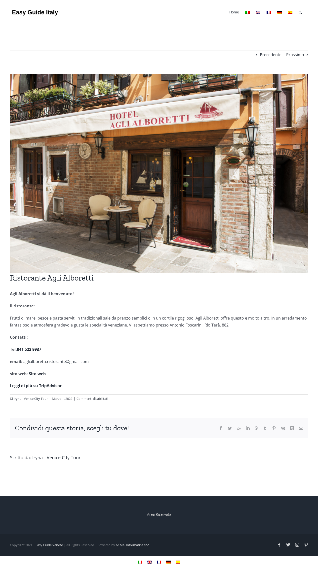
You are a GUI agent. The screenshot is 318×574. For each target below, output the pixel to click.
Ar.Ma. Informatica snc (132, 545)
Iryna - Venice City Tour (31, 398)
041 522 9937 (29, 349)
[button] (300, 11)
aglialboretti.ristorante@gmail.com (56, 361)
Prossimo (295, 54)
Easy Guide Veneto (49, 545)
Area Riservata (159, 514)
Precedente (270, 54)
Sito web (37, 373)
